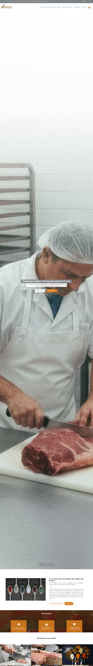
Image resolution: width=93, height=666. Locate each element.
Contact (84, 7)
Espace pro (77, 7)
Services (59, 7)
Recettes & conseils (67, 7)
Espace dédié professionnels (56, 603)
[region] (76, 658)
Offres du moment (51, 7)
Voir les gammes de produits (46, 564)
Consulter (45, 285)
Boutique (43, 7)
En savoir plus (69, 603)
